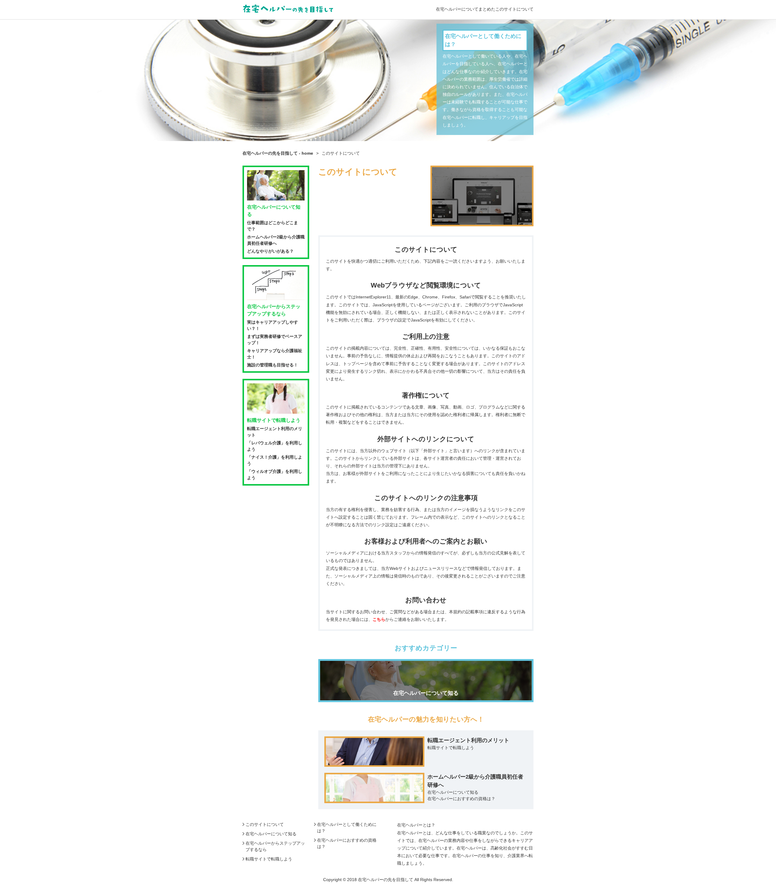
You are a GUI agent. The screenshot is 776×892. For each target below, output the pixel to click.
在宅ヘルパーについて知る (452, 792)
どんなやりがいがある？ (270, 251)
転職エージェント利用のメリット (468, 740)
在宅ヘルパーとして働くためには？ (483, 40)
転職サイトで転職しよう (450, 747)
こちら (379, 619)
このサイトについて (265, 824)
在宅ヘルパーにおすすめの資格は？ (461, 798)
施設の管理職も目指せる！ (272, 364)
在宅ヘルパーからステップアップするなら (273, 310)
